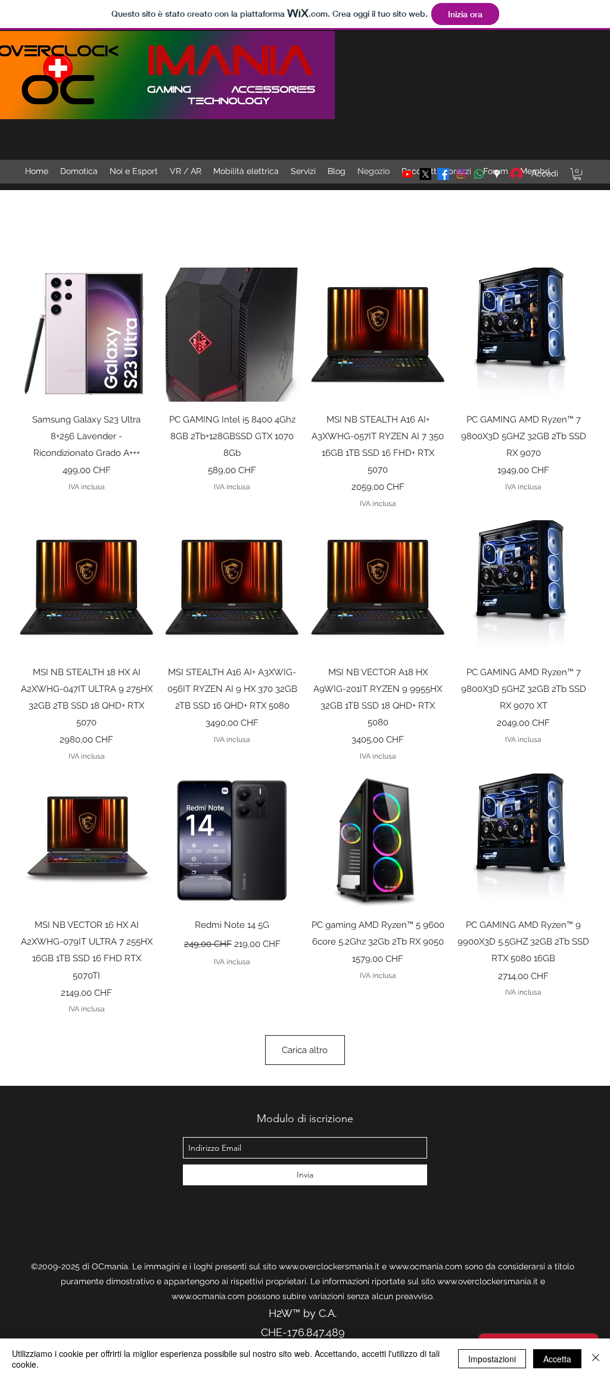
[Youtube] (407, 174)
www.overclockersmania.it (329, 1266)
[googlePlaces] (497, 174)
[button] (577, 174)
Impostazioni (492, 1359)
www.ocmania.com (425, 1266)
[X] (425, 174)
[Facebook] (443, 174)
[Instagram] (461, 174)
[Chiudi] (596, 1358)
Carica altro (305, 1050)
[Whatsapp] (479, 174)
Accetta (557, 1359)
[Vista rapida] (87, 335)
